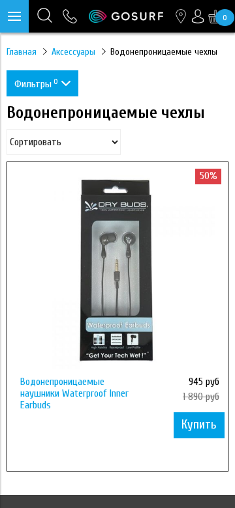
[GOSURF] (126, 16)
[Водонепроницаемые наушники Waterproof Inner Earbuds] (117, 272)
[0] (215, 16)
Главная (22, 51)
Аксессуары (73, 51)
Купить (199, 424)
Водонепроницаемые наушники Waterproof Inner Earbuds (74, 393)
